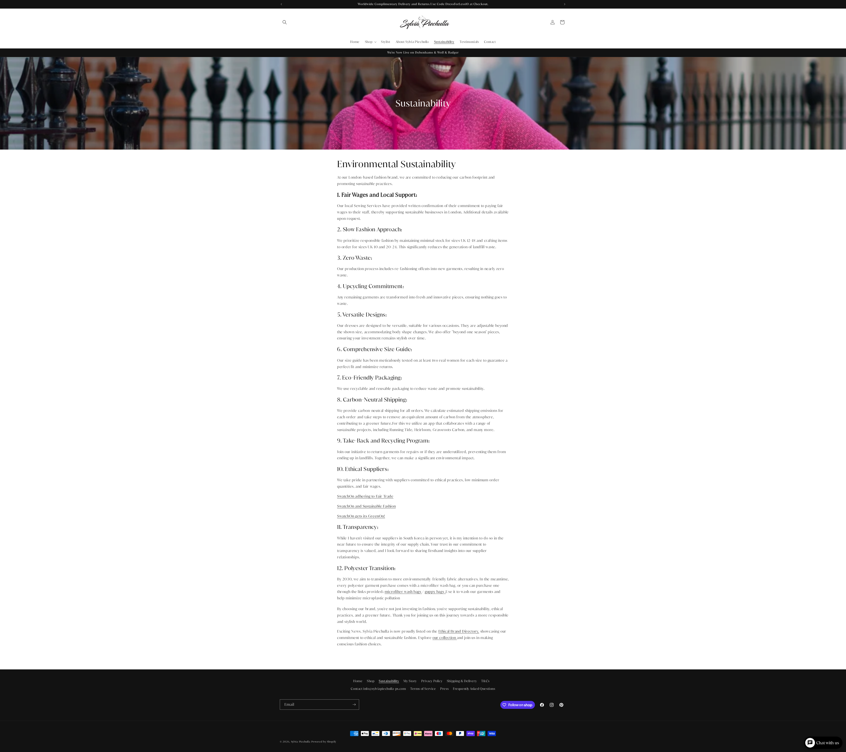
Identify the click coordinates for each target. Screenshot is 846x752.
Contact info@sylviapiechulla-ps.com (378, 689)
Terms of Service (423, 689)
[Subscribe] (354, 704)
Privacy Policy (431, 681)
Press (444, 689)
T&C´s (485, 681)
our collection (444, 637)
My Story (410, 681)
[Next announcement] (565, 4)
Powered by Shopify (323, 741)
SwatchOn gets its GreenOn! (361, 516)
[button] (284, 22)
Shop (370, 681)
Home (357, 681)
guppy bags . (435, 591)
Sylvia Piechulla (300, 741)
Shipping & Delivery (462, 681)
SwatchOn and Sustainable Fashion (366, 506)
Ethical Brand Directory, (458, 631)
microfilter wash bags (403, 591)
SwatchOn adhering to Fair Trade (365, 496)
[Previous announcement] (281, 4)
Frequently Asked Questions (474, 689)
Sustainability (389, 681)
